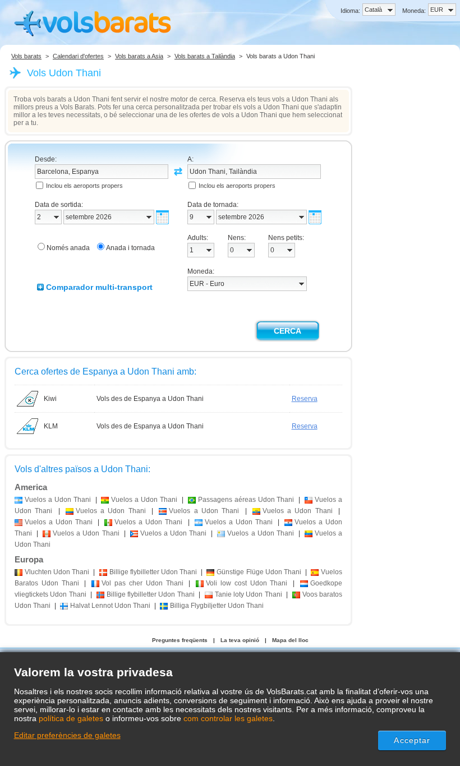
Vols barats (26, 56)
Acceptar (412, 740)
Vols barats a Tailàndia (204, 56)
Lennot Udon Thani (110, 606)
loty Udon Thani (248, 594)
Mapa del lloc (290, 640)
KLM (51, 426)
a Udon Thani (58, 500)
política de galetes (71, 718)
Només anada (68, 248)
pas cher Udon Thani (142, 583)
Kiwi (50, 399)
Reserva (305, 399)
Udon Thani (57, 572)
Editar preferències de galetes (67, 735)
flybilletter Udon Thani (153, 572)
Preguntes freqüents (180, 640)
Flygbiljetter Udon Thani (217, 606)
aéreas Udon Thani (246, 500)
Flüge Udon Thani (259, 572)
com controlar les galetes (228, 718)
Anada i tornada (130, 248)
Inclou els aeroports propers (84, 185)
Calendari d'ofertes (78, 56)
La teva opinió (239, 640)
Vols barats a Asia (139, 56)
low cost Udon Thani (246, 583)
